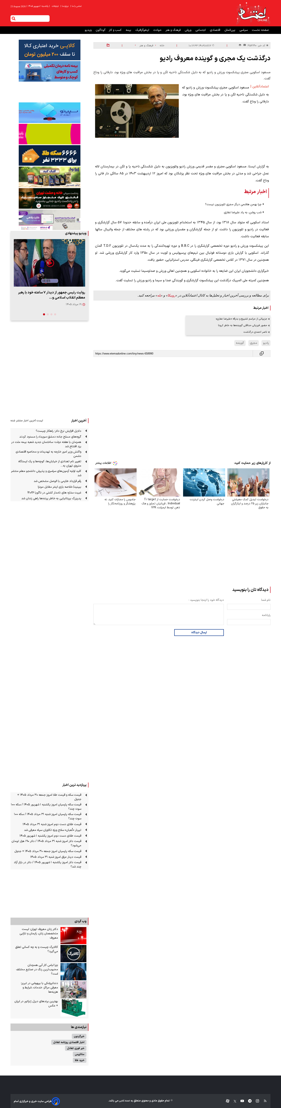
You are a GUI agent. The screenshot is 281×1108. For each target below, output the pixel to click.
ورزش (188, 30)
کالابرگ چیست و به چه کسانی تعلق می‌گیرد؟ (36, 949)
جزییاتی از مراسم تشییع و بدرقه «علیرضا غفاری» (241, 319)
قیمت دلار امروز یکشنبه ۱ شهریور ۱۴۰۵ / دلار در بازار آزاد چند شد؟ (47, 864)
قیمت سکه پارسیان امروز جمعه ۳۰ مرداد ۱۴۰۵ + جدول (47, 851)
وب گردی (80, 921)
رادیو (266, 343)
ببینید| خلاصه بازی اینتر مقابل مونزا (59, 487)
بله (159, 295)
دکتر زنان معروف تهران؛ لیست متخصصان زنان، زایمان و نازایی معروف (39, 933)
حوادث (157, 30)
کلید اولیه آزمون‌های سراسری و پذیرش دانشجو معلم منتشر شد (46, 473)
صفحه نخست (260, 30)
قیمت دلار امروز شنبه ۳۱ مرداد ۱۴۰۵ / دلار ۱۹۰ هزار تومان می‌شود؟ (46, 843)
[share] (108, 45)
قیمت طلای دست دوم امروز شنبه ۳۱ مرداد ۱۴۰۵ (52, 824)
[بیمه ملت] (49, 71)
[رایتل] (49, 134)
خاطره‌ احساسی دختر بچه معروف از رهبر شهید (52, 292)
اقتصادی (215, 30)
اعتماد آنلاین (124, 1100)
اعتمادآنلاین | (259, 86)
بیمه (129, 30)
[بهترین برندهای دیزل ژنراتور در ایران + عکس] (73, 1008)
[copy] (262, 353)
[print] (240, 45)
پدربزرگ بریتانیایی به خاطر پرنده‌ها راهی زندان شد (51, 498)
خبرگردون (79, 1036)
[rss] (263, 1101)
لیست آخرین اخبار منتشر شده (26, 421)
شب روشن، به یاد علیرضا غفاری (242, 212)
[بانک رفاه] (49, 220)
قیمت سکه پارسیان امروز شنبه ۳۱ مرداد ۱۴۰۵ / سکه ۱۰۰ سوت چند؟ (47, 816)
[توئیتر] (232, 1101)
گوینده (240, 343)
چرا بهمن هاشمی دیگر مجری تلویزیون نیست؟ (233, 204)
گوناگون (101, 30)
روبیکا (171, 295)
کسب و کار (115, 30)
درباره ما (64, 6)
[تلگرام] (248, 1101)
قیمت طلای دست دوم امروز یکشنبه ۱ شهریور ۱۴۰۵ (50, 836)
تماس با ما (76, 6)
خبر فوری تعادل (75, 1048)
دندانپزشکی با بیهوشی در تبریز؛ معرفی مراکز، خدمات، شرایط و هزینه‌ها (39, 987)
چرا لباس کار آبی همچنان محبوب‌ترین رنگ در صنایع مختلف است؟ (37, 969)
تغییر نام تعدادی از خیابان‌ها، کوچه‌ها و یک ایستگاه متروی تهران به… (49, 463)
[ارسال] (244, 45)
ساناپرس (79, 1054)
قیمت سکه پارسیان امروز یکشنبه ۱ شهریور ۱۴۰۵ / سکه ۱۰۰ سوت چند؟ (46, 806)
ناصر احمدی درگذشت (255, 332)
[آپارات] (226, 1101)
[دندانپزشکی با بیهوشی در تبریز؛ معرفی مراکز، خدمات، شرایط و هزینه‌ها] (73, 989)
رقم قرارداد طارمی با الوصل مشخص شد (57, 481)
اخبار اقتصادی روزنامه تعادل (68, 1042)
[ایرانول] (49, 177)
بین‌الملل (230, 30)
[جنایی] (49, 198)
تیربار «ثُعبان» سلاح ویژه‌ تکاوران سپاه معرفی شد (52, 830)
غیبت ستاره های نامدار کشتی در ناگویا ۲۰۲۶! (54, 493)
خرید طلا (79, 1060)
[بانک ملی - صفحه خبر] (49, 50)
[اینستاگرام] (255, 1101)
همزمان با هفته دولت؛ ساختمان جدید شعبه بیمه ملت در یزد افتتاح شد (46, 444)
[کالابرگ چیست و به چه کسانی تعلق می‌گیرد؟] (73, 953)
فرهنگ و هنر (173, 30)
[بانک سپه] (49, 155)
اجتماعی (201, 30)
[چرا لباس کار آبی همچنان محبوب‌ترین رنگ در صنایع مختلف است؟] (73, 971)
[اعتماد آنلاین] (253, 13)
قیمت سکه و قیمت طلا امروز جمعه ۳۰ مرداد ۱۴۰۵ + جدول (49, 797)
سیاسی (243, 30)
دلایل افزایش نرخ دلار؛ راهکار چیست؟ (58, 431)
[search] (13, 18)
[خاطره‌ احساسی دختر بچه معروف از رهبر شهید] (49, 263)
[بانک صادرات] (49, 112)
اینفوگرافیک (142, 30)
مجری (253, 343)
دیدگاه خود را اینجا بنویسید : (206, 600)
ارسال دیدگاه (199, 632)
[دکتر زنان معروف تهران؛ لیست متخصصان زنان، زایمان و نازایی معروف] (73, 935)
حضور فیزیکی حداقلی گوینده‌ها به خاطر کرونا (242, 325)
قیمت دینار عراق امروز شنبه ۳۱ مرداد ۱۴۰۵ (55, 857)
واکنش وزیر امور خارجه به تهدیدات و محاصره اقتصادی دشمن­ (48, 454)
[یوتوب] (240, 1101)
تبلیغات (55, 6)
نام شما (266, 600)
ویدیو (88, 30)
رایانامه (266, 615)
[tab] (55, 314)
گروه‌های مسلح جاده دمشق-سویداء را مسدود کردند (50, 437)
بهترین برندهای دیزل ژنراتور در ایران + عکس (36, 1003)
